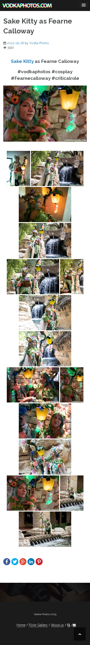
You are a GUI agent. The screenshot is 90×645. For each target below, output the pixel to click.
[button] (68, 625)
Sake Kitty (22, 61)
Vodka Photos (39, 43)
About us (57, 625)
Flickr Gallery (38, 625)
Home (21, 625)
